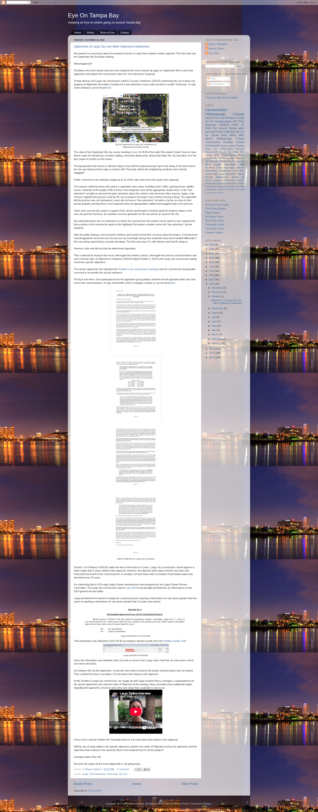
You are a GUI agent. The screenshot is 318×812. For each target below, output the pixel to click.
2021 (212, 262)
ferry (216, 155)
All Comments (216, 84)
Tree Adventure (98, 774)
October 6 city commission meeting (137, 269)
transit (208, 117)
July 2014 (131, 588)
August (216, 313)
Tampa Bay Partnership (232, 161)
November (217, 292)
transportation (216, 110)
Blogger (207, 803)
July (214, 317)
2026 (212, 245)
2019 (212, 271)
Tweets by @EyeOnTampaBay (221, 97)
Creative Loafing (214, 232)
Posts (212, 78)
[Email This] (136, 769)
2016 (212, 284)
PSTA (216, 117)
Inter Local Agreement (225, 174)
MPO (208, 164)
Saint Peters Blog (214, 220)
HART (235, 124)
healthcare (225, 171)
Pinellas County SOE (174, 641)
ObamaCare (222, 177)
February (217, 339)
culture (219, 183)
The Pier (238, 171)
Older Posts (189, 784)
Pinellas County (234, 117)
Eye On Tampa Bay (93, 15)
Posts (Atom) (95, 790)
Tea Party (240, 186)
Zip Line (123, 774)
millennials (222, 186)
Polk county (210, 186)
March (215, 334)
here (88, 53)
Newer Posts (83, 784)
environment (210, 193)
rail (223, 117)
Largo (85, 774)
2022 (212, 258)
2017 (212, 279)
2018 (212, 275)
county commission (225, 164)
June (214, 321)
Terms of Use (107, 32)
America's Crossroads (216, 204)
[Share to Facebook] (145, 769)
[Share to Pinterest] (148, 769)
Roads (208, 155)
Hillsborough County (224, 114)
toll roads (239, 189)
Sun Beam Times (214, 216)
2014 (212, 353)
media (208, 174)
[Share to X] (142, 769)
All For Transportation (218, 121)
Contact (124, 32)
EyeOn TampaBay (218, 44)
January (216, 343)
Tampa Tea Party (225, 189)
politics (231, 146)
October (216, 296)
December (217, 288)
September (218, 308)
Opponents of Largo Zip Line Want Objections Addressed (111, 46)
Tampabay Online (214, 224)
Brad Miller (228, 135)
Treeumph (112, 774)
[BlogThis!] (139, 769)
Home (77, 32)
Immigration (210, 189)
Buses (224, 146)
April (214, 330)
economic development (224, 180)
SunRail (231, 186)
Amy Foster (216, 131)
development (212, 161)
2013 (212, 357)
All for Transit (238, 183)
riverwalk (219, 193)
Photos (90, 32)
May (214, 326)
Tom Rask (214, 53)
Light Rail (229, 131)
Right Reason (212, 212)
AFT (235, 121)
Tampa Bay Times (214, 228)
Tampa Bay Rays (225, 167)
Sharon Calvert (216, 48)
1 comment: (123, 769)
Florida (230, 158)
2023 (212, 253)
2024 (212, 249)
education (227, 183)
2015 (212, 348)
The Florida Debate (215, 208)
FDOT (223, 152)
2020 (212, 266)
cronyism (239, 158)
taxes (238, 167)
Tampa (233, 128)
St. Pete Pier (236, 152)
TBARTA (224, 124)
